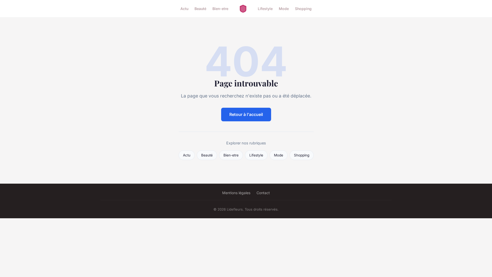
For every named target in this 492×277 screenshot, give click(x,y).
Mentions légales (236, 193)
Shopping (303, 8)
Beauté (200, 8)
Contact (263, 193)
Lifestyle (265, 8)
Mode (284, 8)
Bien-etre (220, 8)
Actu (184, 8)
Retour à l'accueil (246, 114)
